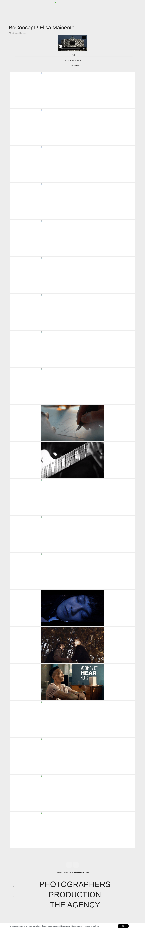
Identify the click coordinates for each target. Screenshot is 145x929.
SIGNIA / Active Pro (72, 570)
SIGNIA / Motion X (72, 533)
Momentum (72, 348)
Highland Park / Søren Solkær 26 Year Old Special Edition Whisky (72, 422)
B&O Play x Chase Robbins (72, 829)
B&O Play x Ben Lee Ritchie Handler (72, 755)
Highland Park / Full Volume (72, 459)
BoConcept (72, 200)
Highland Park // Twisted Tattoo (72, 792)
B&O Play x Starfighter (72, 718)
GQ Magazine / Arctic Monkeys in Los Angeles (72, 385)
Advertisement (14, 33)
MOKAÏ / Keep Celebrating (72, 126)
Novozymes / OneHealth (72, 496)
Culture (75, 65)
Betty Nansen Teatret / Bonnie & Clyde (72, 644)
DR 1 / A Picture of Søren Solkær (72, 274)
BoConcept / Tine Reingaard (72, 163)
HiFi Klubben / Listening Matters (72, 681)
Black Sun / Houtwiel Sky (72, 237)
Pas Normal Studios (72, 89)
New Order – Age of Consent (72, 607)
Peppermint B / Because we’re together (72, 311)
